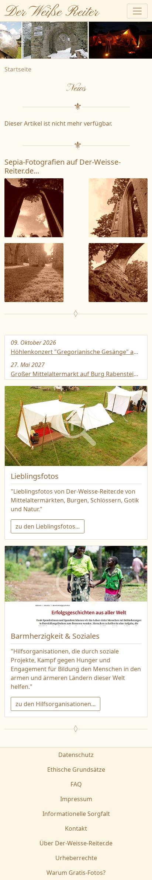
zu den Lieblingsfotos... (47, 526)
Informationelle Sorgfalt (76, 814)
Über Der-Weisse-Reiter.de (76, 843)
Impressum (76, 799)
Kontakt (76, 828)
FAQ (76, 784)
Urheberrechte (76, 858)
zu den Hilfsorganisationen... (55, 704)
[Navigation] (137, 11)
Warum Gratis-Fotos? (76, 873)
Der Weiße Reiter (51, 12)
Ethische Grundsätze (76, 769)
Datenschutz (76, 755)
